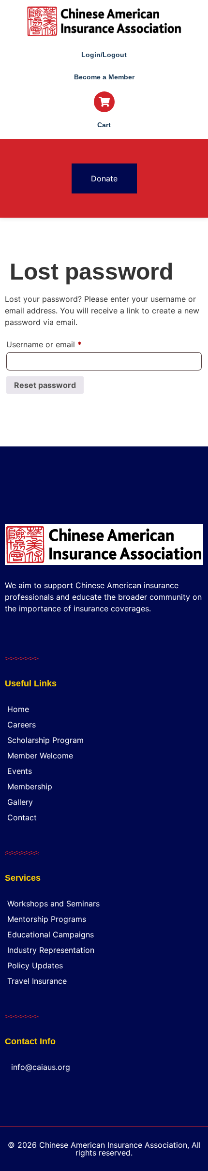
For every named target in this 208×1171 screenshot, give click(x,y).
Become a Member (104, 77)
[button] (104, 149)
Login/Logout (104, 55)
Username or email (60, 343)
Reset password (45, 385)
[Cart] (104, 101)
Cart (104, 125)
